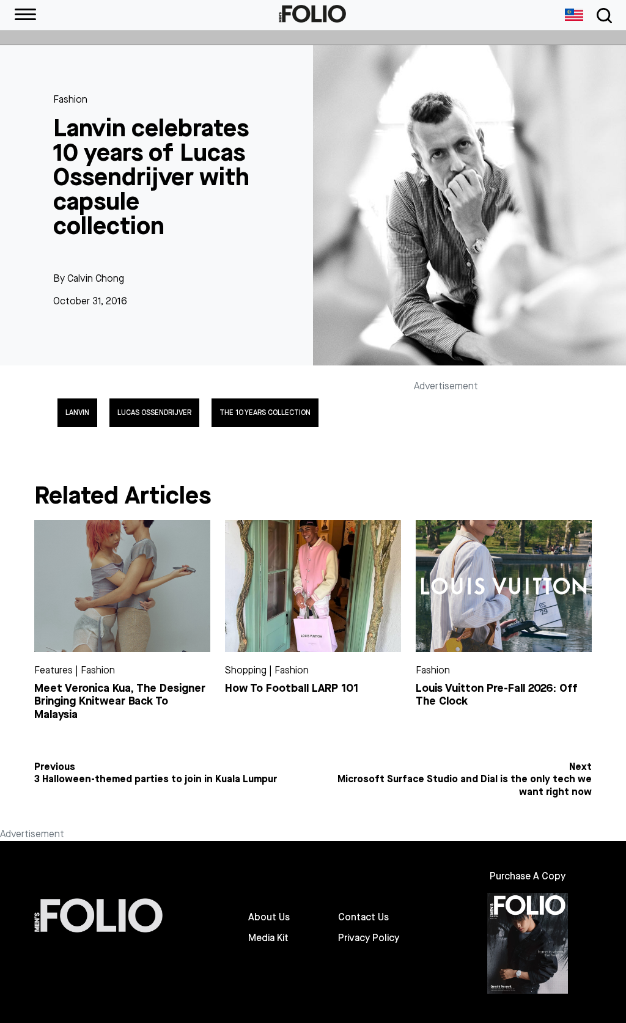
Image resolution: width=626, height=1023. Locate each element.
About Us (269, 917)
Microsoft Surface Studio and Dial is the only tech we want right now (464, 785)
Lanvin (77, 412)
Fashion (70, 99)
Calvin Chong (95, 278)
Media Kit (268, 938)
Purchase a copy (527, 876)
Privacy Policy (368, 938)
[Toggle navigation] (602, 15)
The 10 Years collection (265, 412)
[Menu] (25, 15)
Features (53, 670)
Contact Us (363, 917)
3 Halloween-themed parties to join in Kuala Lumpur (155, 779)
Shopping (246, 670)
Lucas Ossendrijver (154, 412)
